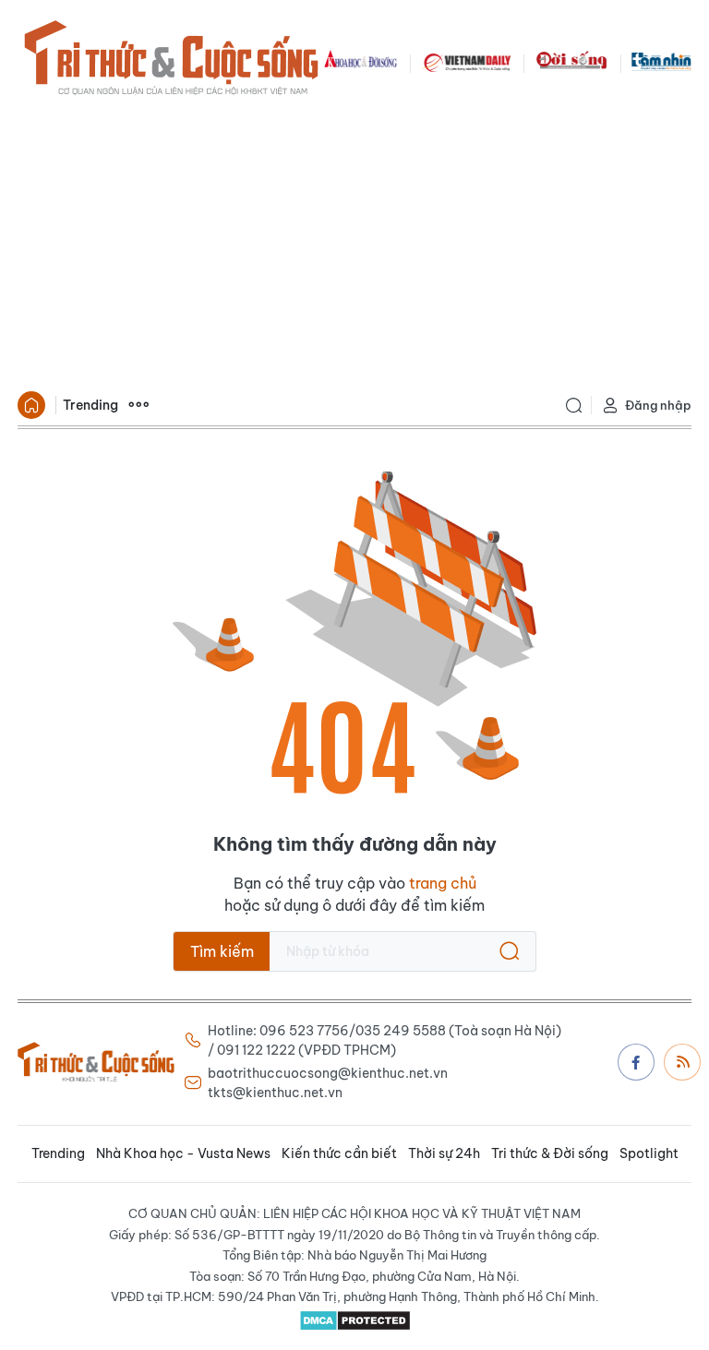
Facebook (636, 1062)
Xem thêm (138, 405)
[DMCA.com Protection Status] (354, 1320)
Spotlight (649, 1153)
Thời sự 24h (444, 1153)
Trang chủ (31, 405)
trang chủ (442, 883)
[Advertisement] (354, 245)
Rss (682, 1062)
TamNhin (661, 61)
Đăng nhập (658, 405)
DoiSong (571, 61)
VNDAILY (466, 61)
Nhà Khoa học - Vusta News (183, 1153)
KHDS (361, 61)
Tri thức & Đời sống (549, 1153)
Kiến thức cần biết (339, 1153)
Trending (90, 405)
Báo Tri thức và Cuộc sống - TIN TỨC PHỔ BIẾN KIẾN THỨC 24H (171, 61)
